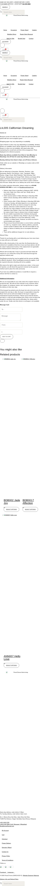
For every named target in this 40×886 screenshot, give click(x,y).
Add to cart (6, 336)
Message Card (4, 304)
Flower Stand (24, 30)
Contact (31, 38)
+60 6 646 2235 (4, 822)
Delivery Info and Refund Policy (9, 879)
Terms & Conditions (7, 860)
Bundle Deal (21, 38)
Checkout (4, 839)
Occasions (14, 30)
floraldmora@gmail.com (27, 187)
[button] (5, 7)
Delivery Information (6, 168)
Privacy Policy (6, 856)
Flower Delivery (6, 843)
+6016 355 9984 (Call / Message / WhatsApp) (13, 824)
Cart (3, 834)
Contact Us (5, 851)
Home (5, 30)
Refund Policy (4, 235)
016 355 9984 (26, 4)
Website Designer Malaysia (31, 875)
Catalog (34, 30)
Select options (11, 509)
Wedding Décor (11, 34)
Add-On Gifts (10, 38)
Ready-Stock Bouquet (26, 34)
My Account (5, 830)
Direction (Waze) (7, 847)
